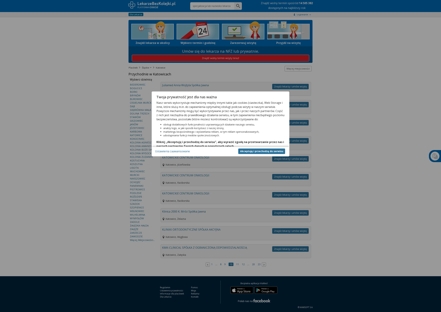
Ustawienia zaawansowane (172, 151)
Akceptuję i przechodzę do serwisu (261, 151)
